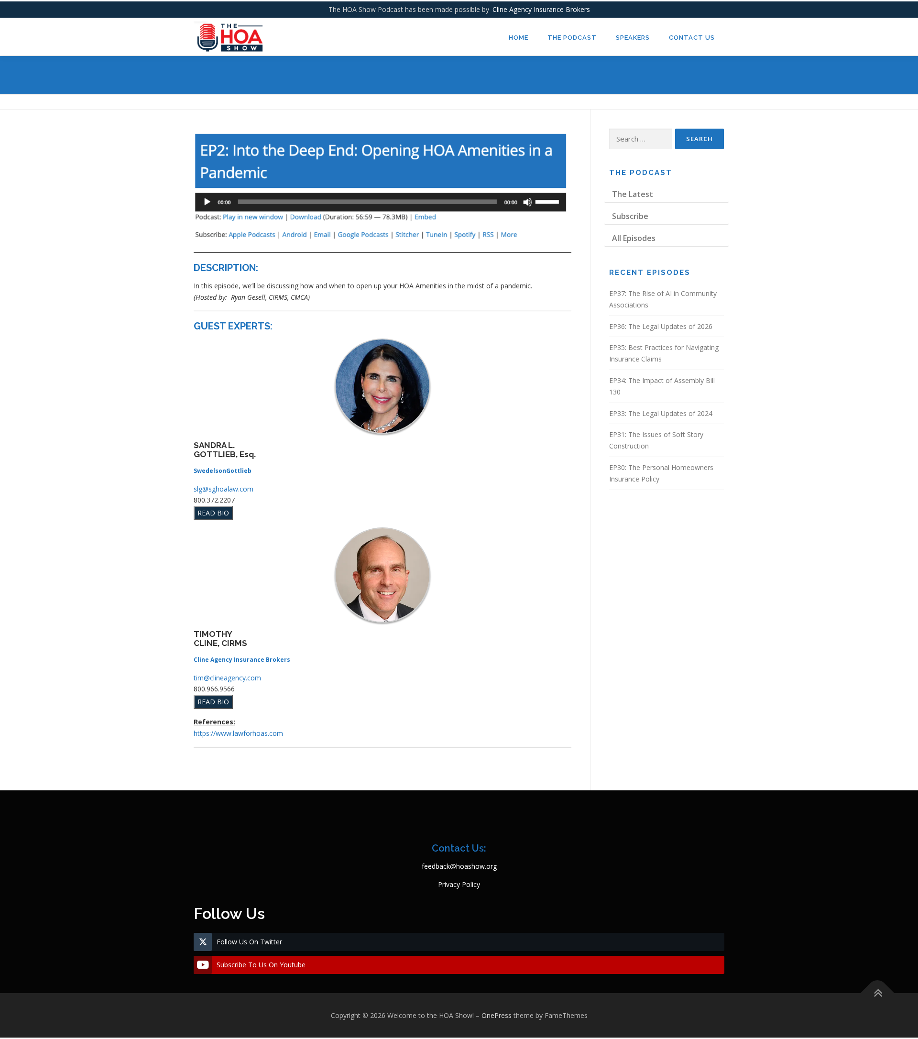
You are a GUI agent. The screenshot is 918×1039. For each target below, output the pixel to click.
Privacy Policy (459, 884)
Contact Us (692, 37)
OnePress (496, 1015)
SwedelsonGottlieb (222, 471)
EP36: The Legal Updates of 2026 (660, 326)
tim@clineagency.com (227, 677)
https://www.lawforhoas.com (238, 733)
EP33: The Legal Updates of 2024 (660, 413)
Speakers (633, 37)
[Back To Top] (878, 993)
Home (518, 37)
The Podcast (572, 37)
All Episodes (634, 238)
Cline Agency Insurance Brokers (541, 9)
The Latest (632, 194)
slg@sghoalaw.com (223, 488)
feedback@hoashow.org (459, 866)
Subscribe (630, 216)
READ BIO (213, 512)
